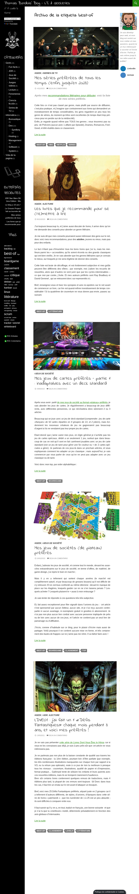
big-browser (8, 257)
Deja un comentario (58, 88)
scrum (8, 314)
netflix (61, 145)
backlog (8, 248)
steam (12, 320)
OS (10, 305)
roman (15, 310)
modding (7, 303)
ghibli (18, 282)
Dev (11, 126)
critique (15, 275)
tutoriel (16, 323)
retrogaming (8, 310)
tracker (8, 323)
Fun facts (13, 67)
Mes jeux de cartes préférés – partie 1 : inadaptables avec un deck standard (72, 381)
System (12, 151)
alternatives (8, 246)
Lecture (48, 204)
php (13, 305)
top (84, 650)
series (72, 145)
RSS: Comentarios (14, 341)
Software (13, 147)
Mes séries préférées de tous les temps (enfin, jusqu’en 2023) (67, 80)
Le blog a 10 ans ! (13, 205)
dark (11, 279)
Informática (11, 115)
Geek (38, 73)
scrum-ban (7, 317)
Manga (13, 301)
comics (12, 271)
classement (71, 650)
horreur (10, 285)
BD (15, 249)
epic (13, 282)
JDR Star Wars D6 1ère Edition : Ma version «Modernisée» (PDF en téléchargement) (13, 200)
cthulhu (6, 279)
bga (18, 254)
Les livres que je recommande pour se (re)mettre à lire (71, 211)
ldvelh (69, 831)
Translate (14, 24)
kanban (8, 287)
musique (13, 303)
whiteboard (10, 326)
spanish (6, 320)
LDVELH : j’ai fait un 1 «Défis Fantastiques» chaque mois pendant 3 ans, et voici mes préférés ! (71, 725)
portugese (7, 308)
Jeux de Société (45, 373)
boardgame (55, 481)
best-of (41, 145)
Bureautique (14, 119)
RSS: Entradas (12, 336)
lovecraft (7, 301)
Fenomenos (14, 94)
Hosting (12, 136)
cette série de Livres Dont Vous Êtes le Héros (81, 742)
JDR (46, 715)
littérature (55, 311)
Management (15, 140)
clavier (6, 271)
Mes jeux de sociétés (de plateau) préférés (68, 550)
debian (7, 281)
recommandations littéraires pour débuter (72, 95)
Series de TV (51, 73)
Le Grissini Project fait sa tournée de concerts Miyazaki (13, 210)
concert (6, 275)
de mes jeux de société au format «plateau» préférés (82, 402)
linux (7, 292)
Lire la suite (40, 135)
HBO (51, 145)
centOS (6, 265)
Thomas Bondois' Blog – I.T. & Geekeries (37, 3)
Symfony (16, 130)
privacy (14, 308)
